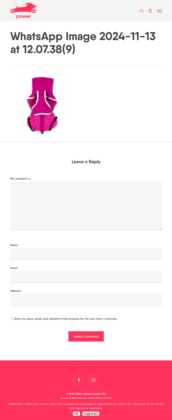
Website (15, 291)
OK (76, 413)
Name (15, 245)
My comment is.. (21, 178)
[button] (159, 11)
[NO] (167, 409)
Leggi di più (91, 413)
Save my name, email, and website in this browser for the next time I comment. (65, 319)
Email (14, 268)
